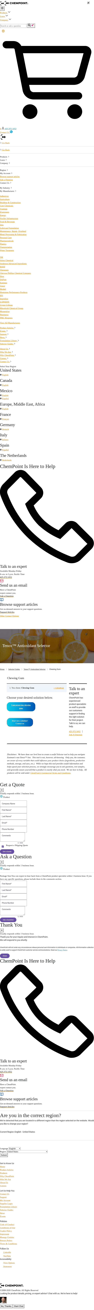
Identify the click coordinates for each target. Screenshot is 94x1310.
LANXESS (4, 302)
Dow (2, 276)
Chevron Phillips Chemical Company (15, 273)
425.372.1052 (10, 129)
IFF (1, 295)
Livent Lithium (6, 305)
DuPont (3, 279)
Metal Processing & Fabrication (13, 234)
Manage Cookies (7, 1237)
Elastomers (4, 212)
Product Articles (6, 1170)
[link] (5, 1252)
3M (1, 257)
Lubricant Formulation (9, 228)
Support (3, 1197)
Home (2, 669)
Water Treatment (7, 250)
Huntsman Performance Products (13, 292)
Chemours (4, 270)
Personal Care (6, 237)
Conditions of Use (7, 1228)
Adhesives (4, 196)
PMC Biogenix (6, 318)
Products (4, 13)
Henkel (3, 289)
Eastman (3, 283)
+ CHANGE (59, 688)
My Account (5, 1200)
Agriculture (5, 199)
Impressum (4, 1234)
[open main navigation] (2, 8)
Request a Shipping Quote (17, 845)
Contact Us (4, 1194)
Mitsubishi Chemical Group (11, 308)
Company (4, 20)
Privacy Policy (6, 1240)
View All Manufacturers (10, 323)
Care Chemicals (6, 206)
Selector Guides (14, 669)
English (5, 375)
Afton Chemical (6, 260)
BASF (2, 267)
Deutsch (5, 429)
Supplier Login (6, 1203)
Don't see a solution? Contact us (20, 722)
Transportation (6, 247)
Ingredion (4, 299)
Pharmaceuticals (7, 241)
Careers (3, 1186)
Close (5, 956)
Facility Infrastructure (9, 218)
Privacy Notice (62, 950)
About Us (4, 1182)
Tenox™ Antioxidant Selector (34, 669)
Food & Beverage (7, 221)
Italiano (5, 439)
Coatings (3, 209)
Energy (3, 215)
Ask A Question (75, 735)
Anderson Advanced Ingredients (13, 263)
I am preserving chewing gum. (21, 706)
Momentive (5, 311)
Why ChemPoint (7, 1176)
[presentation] (7, 1263)
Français (5, 419)
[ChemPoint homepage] (2, 5)
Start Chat (18, 1306)
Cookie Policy (6, 1231)
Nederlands (6, 460)
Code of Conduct (7, 1224)
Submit (4, 1155)
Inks (2, 225)
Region (3, 1151)
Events (3, 1216)
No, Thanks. (6, 1306)
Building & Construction (10, 202)
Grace (2, 286)
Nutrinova (4, 314)
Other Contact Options (9, 616)
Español (5, 398)
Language (4, 1148)
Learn (2, 16)
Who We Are (5, 1179)
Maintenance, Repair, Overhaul (13, 231)
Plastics (3, 244)
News (2, 1213)
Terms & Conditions (8, 1244)
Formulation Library (8, 1207)
